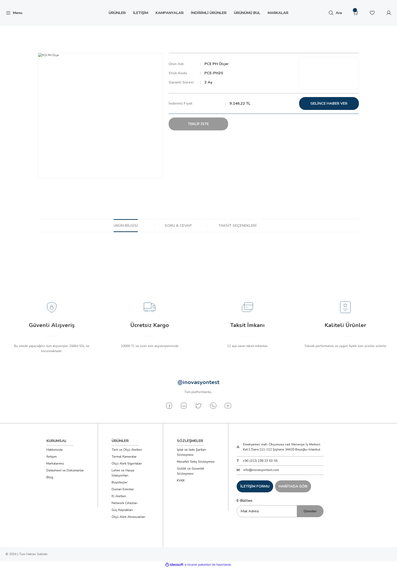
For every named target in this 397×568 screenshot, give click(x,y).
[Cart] (355, 13)
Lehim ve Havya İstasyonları (123, 473)
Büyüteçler (120, 482)
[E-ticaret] (197, 565)
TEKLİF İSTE (198, 123)
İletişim (51, 456)
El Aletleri (119, 496)
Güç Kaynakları (122, 510)
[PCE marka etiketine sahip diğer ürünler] (329, 73)
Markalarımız (55, 463)
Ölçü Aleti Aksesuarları (128, 517)
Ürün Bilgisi (125, 225)
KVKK (181, 480)
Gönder (310, 511)
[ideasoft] (174, 564)
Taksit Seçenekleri (237, 225)
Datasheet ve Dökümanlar (65, 470)
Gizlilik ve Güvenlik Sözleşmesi (190, 471)
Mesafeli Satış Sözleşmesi (196, 461)
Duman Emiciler (123, 489)
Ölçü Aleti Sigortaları (127, 463)
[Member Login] (388, 13)
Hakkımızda (54, 450)
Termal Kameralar (124, 456)
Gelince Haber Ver (328, 103)
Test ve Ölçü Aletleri (127, 450)
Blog (49, 477)
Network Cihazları (124, 503)
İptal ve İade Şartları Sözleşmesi (191, 452)
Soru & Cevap (178, 225)
